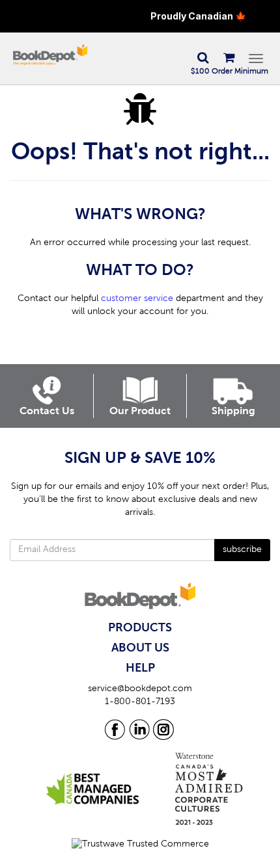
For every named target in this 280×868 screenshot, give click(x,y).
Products (140, 628)
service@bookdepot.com (140, 689)
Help (140, 668)
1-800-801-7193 (140, 702)
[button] (202, 59)
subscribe (242, 550)
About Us (140, 648)
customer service (137, 299)
